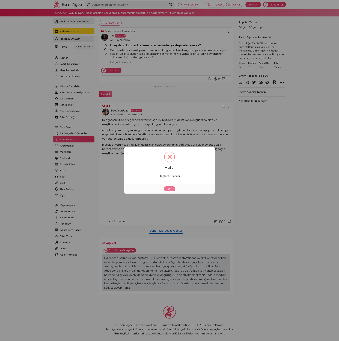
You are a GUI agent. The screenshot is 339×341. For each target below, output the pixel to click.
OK (169, 188)
